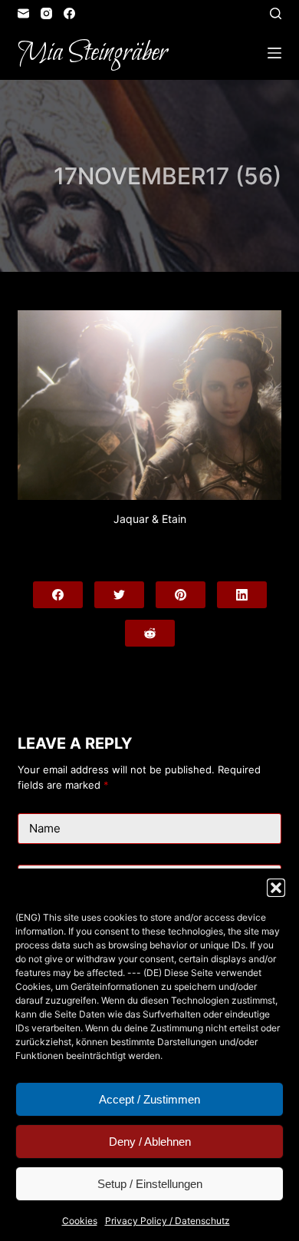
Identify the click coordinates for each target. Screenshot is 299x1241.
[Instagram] (46, 13)
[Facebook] (69, 13)
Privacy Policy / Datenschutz (167, 1220)
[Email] (23, 13)
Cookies (79, 1220)
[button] (276, 887)
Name (45, 828)
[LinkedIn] (242, 594)
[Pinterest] (180, 594)
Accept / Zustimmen (149, 1099)
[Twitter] (119, 594)
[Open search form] (275, 13)
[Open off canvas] (274, 53)
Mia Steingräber (92, 53)
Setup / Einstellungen (149, 1183)
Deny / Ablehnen (150, 1141)
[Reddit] (150, 633)
